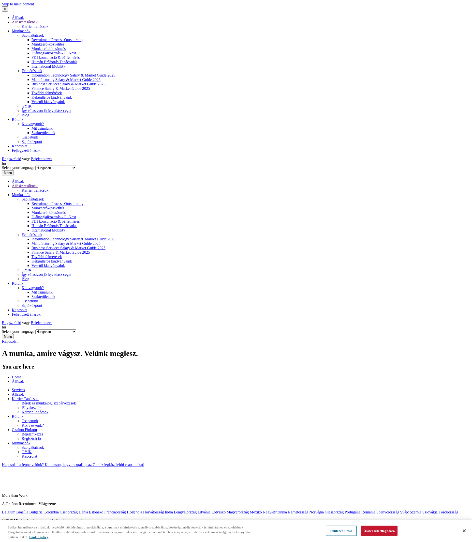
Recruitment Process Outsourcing (57, 40)
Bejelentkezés (41, 159)
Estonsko (96, 512)
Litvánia (204, 512)
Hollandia (134, 512)
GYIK (27, 106)
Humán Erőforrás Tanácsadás (54, 62)
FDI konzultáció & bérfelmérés (55, 57)
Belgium (8, 512)
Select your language (18, 168)
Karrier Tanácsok (35, 26)
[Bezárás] (464, 530)
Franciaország (115, 512)
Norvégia (316, 512)
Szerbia (415, 512)
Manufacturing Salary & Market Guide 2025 (66, 79)
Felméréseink (32, 71)
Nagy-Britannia (275, 512)
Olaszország (334, 512)
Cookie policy (38, 537)
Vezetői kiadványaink (48, 102)
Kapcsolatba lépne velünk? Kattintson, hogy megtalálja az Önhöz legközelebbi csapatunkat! (73, 465)
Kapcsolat (19, 146)
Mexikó (256, 512)
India (169, 512)
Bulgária (36, 512)
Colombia (51, 512)
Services (18, 390)
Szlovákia (430, 512)
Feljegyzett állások (26, 150)
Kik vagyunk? (33, 124)
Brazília (22, 512)
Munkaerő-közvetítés (47, 44)
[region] (236, 531)
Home (16, 377)
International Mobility (48, 66)
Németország (298, 512)
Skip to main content (18, 4)
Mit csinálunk (42, 128)
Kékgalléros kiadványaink (51, 97)
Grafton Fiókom (24, 430)
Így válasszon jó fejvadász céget (46, 110)
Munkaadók (21, 31)
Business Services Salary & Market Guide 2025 (68, 84)
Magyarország (238, 512)
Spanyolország (387, 512)
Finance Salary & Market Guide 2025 (60, 88)
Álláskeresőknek (25, 22)
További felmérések (46, 93)
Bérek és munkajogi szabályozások (49, 403)
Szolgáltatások (33, 35)
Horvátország (153, 512)
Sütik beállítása (341, 530)
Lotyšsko (218, 512)
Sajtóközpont (32, 141)
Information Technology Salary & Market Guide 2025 (73, 75)
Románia (368, 512)
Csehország (69, 512)
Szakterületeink (43, 133)
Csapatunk (30, 137)
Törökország (448, 512)
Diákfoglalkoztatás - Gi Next (53, 53)
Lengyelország (185, 512)
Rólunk (17, 119)
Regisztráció (11, 159)
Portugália (352, 512)
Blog (25, 115)
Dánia (83, 512)
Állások (18, 17)
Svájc (404, 512)
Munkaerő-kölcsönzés (48, 48)
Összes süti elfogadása (379, 530)
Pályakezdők (32, 407)
